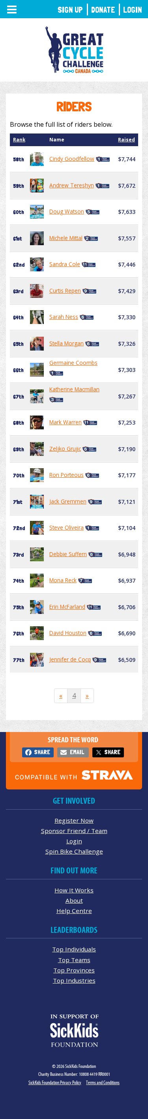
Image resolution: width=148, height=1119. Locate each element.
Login (132, 10)
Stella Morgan (66, 343)
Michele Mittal (65, 238)
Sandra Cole (64, 264)
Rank (19, 140)
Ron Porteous (66, 474)
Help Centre (74, 911)
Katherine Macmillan (74, 389)
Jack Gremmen (67, 501)
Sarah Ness (63, 316)
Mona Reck (63, 580)
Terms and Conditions (103, 1082)
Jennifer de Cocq (70, 659)
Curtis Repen (65, 290)
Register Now (74, 820)
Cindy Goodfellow (71, 158)
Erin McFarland (67, 606)
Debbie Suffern (68, 554)
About (74, 900)
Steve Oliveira (66, 527)
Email (77, 752)
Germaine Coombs (73, 362)
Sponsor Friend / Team (74, 831)
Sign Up (70, 10)
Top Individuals (74, 949)
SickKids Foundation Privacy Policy (54, 1082)
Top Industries (74, 980)
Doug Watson (66, 211)
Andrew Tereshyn (71, 185)
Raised (126, 140)
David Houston (67, 633)
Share (42, 752)
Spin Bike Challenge (74, 851)
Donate (103, 10)
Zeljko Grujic (65, 448)
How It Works (74, 890)
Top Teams (74, 960)
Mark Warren (65, 422)
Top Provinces (74, 970)
